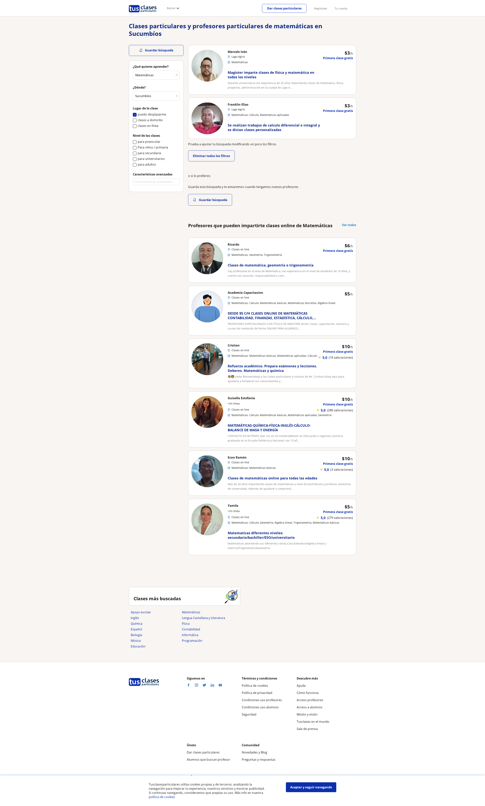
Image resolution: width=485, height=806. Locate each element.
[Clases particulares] (142, 13)
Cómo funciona (307, 693)
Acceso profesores (310, 700)
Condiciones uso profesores (262, 700)
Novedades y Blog (254, 752)
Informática (190, 635)
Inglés (135, 618)
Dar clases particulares (284, 8)
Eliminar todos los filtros (211, 156)
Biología (136, 635)
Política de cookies (255, 685)
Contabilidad (191, 629)
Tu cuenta (341, 8)
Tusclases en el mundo (313, 722)
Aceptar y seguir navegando (311, 787)
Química (136, 623)
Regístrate (320, 8)
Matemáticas (191, 612)
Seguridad (249, 714)
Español (136, 629)
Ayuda (301, 685)
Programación (192, 641)
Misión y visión (307, 714)
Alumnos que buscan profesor (208, 759)
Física (186, 623)
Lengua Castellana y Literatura (203, 618)
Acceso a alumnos (309, 707)
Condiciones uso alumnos (260, 707)
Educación (138, 646)
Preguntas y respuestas (258, 759)
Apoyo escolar (141, 612)
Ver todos (349, 225)
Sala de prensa (307, 729)
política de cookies (162, 797)
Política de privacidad (257, 693)
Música (136, 641)
